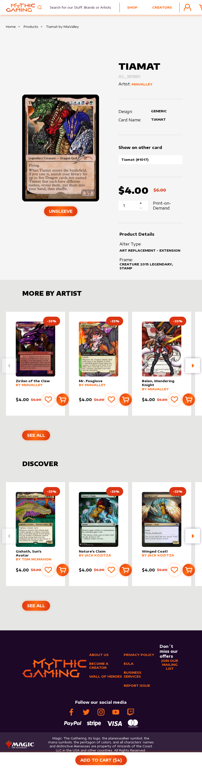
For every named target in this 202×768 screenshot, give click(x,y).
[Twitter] (86, 712)
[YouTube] (115, 712)
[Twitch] (130, 712)
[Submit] (40, 7)
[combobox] (77, 7)
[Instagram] (101, 712)
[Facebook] (71, 712)
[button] (192, 365)
